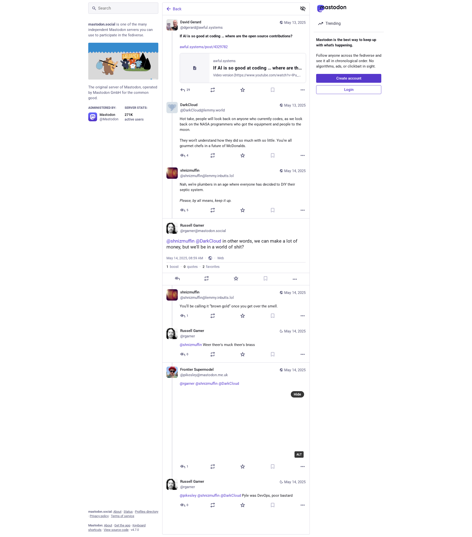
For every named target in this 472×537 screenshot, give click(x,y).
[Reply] (177, 278)
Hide (297, 394)
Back (177, 9)
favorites (211, 267)
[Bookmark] (273, 90)
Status (128, 511)
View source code (116, 530)
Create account (348, 78)
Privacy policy (99, 516)
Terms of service (122, 516)
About (117, 511)
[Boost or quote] (213, 90)
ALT (299, 454)
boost (172, 267)
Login (349, 89)
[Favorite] (243, 90)
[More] (303, 90)
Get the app (122, 525)
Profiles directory (146, 511)
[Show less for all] (303, 8)
